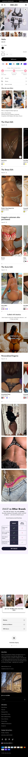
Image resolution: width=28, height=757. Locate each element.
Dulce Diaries (4, 707)
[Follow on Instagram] (6, 739)
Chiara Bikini (4, 305)
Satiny (24, 258)
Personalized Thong (5, 394)
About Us (3, 709)
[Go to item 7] (25, 35)
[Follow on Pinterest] (9, 739)
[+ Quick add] (20, 157)
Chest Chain (4, 160)
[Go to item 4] (12, 35)
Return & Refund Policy (6, 716)
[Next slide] (25, 99)
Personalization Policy (5, 714)
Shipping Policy (4, 712)
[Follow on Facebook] (2, 739)
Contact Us (3, 726)
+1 (9, 308)
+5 (9, 397)
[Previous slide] (3, 99)
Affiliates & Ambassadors (6, 723)
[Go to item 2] (3, 34)
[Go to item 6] (20, 34)
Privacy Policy (4, 721)
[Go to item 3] (7, 34)
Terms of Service (4, 719)
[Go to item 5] (16, 34)
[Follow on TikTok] (13, 739)
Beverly (3, 258)
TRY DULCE (14, 549)
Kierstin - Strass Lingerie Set (7, 208)
